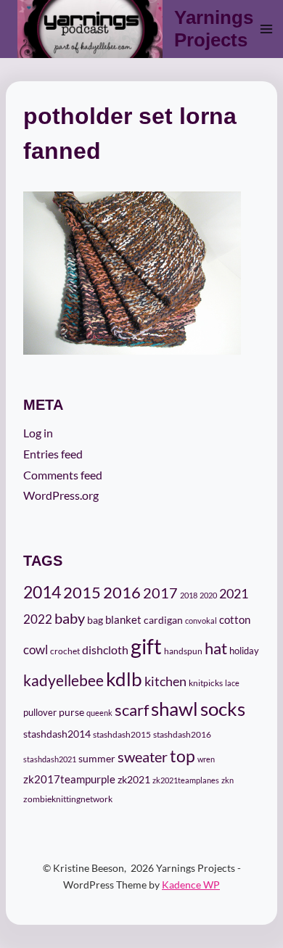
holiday (244, 650)
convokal (201, 620)
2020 (208, 595)
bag (95, 620)
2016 (122, 592)
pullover (40, 712)
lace (232, 683)
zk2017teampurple (69, 779)
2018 (188, 595)
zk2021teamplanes (185, 780)
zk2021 (134, 779)
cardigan (163, 620)
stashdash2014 (57, 734)
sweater (143, 756)
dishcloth (105, 649)
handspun (183, 651)
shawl (174, 709)
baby (69, 618)
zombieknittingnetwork (67, 799)
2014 (42, 592)
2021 (233, 593)
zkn (227, 780)
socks (222, 708)
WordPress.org (61, 495)
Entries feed (53, 454)
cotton (234, 619)
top (182, 756)
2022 (37, 619)
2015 (82, 592)
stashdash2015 (122, 734)
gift (146, 646)
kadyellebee (63, 680)
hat (216, 648)
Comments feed (62, 475)
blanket (123, 620)
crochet (65, 651)
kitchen (165, 681)
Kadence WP (191, 884)
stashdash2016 (182, 734)
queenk (99, 712)
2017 (160, 593)
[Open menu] (266, 28)
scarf (132, 710)
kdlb (124, 679)
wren (206, 759)
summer (96, 758)
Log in (38, 433)
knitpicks (206, 682)
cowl (35, 649)
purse (71, 712)
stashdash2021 (49, 759)
